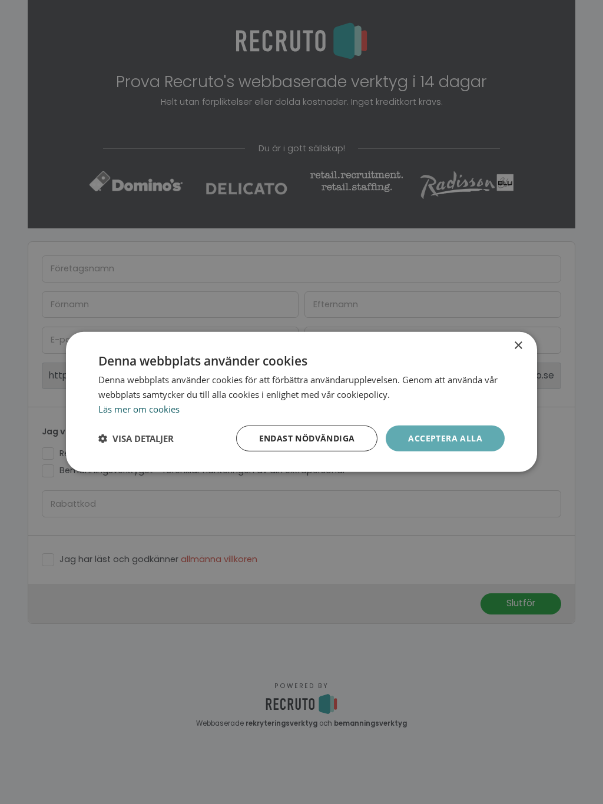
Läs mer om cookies (139, 409)
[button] (136, 438)
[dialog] (301, 402)
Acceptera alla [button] (445, 437)
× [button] (517, 345)
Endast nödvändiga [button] (307, 437)
